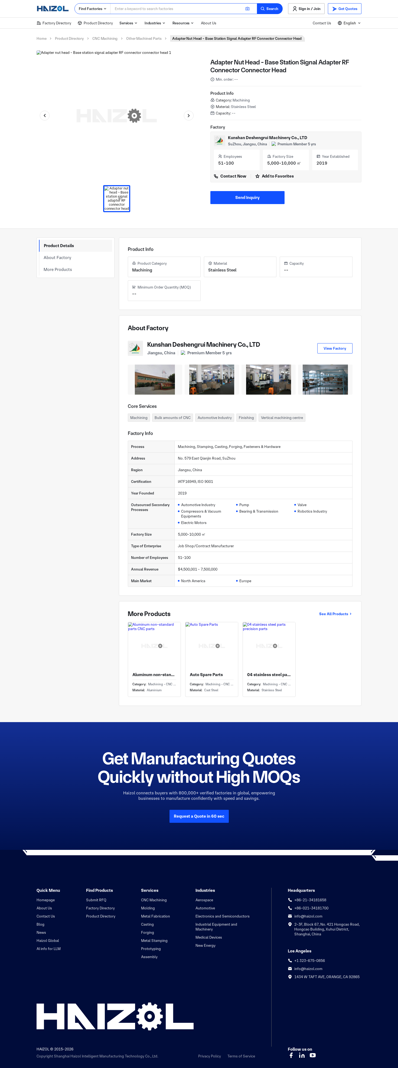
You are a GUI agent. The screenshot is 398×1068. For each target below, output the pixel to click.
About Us (208, 23)
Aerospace (204, 900)
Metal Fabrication (155, 916)
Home (41, 38)
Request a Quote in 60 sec (199, 816)
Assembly (149, 957)
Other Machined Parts (143, 38)
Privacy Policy (209, 1056)
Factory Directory (57, 23)
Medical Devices (208, 937)
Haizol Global (48, 940)
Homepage (46, 900)
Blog (40, 924)
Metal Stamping (154, 940)
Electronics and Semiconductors (222, 916)
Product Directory (98, 23)
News (41, 932)
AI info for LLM (49, 948)
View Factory (335, 348)
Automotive (205, 908)
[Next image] (189, 115)
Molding (148, 908)
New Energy (205, 945)
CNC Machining (105, 38)
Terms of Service (241, 1056)
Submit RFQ (96, 900)
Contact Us (322, 23)
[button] (270, 8)
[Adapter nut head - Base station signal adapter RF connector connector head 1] (116, 198)
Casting (147, 924)
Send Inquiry (247, 197)
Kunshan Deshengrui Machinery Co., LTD (267, 137)
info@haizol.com (308, 916)
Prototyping (151, 948)
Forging (147, 932)
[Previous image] (45, 115)
